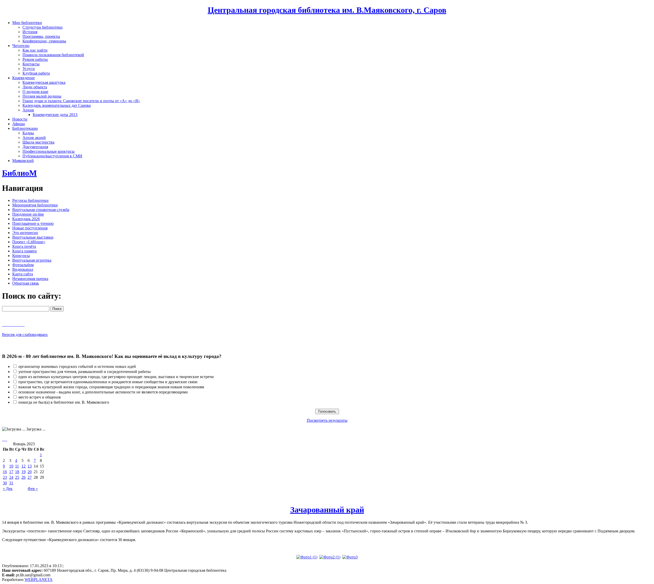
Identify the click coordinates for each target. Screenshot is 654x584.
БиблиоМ (19, 173)
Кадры (28, 133)
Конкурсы (21, 255)
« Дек (8, 488)
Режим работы (35, 59)
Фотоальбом (23, 265)
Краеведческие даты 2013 (55, 114)
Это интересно (25, 232)
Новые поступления (30, 228)
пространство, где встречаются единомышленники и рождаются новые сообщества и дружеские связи (107, 382)
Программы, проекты (41, 36)
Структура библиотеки (42, 27)
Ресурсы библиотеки (30, 200)
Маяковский (23, 160)
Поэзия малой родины (41, 96)
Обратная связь (25, 283)
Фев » (33, 488)
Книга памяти (24, 251)
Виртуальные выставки (32, 237)
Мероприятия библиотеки (35, 205)
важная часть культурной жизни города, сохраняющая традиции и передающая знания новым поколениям (111, 387)
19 (23, 472)
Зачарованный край (327, 509)
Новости (19, 119)
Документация (35, 147)
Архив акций (34, 137)
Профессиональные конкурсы (48, 151)
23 (5, 477)
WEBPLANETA (39, 579)
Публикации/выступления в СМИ (52, 156)
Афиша (18, 124)
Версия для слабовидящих (25, 334)
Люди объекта (34, 87)
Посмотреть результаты (327, 420)
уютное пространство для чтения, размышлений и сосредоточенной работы (84, 371)
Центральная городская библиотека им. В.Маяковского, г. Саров (327, 10)
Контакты (31, 64)
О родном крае (35, 91)
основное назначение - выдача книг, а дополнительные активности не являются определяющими (103, 392)
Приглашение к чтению (33, 223)
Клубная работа (36, 73)
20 (30, 472)
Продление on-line (28, 214)
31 (11, 483)
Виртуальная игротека (31, 260)
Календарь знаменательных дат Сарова (56, 105)
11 (17, 466)
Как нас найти (35, 50)
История (29, 32)
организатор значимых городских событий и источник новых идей (77, 366)
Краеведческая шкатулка (43, 82)
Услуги (28, 68)
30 (5, 483)
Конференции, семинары (44, 41)
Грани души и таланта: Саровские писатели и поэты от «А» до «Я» (81, 101)
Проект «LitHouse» (28, 242)
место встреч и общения (39, 397)
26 (23, 477)
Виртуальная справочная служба (40, 209)
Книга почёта (24, 246)
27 (30, 477)
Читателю (20, 45)
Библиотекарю (25, 128)
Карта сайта (22, 274)
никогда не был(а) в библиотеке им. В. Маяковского (63, 402)
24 (11, 477)
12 (23, 466)
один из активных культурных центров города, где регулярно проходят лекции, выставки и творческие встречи (116, 377)
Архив (28, 110)
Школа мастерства (38, 142)
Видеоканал (22, 269)
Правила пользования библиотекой (53, 55)
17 (11, 472)
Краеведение (23, 78)
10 (11, 466)
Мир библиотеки (27, 22)
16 (5, 472)
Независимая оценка (30, 278)
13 (30, 466)
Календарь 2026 (26, 219)
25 (17, 477)
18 (17, 472)
